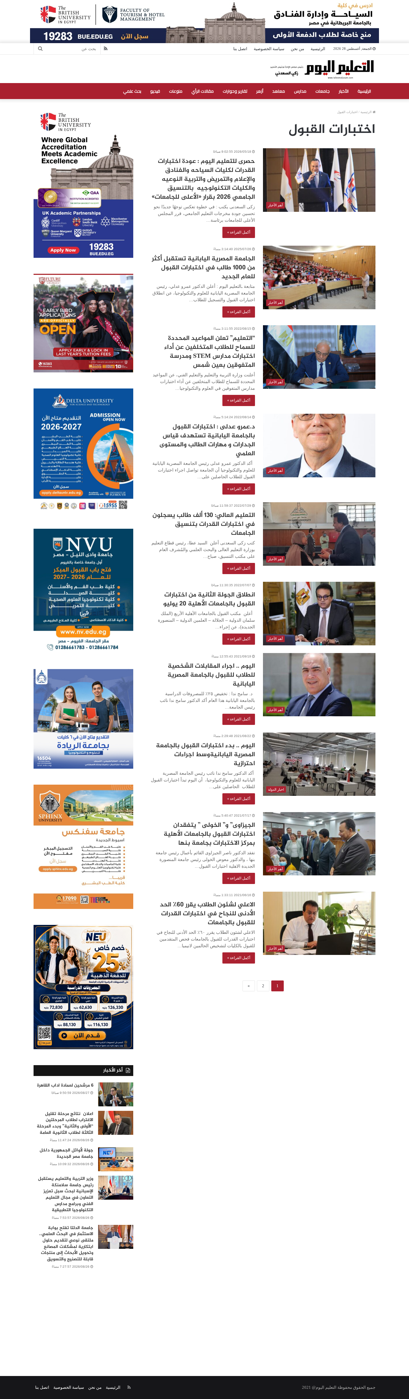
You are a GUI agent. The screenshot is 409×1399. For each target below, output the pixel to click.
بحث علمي (132, 91)
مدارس (300, 91)
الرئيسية (318, 48)
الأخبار (344, 91)
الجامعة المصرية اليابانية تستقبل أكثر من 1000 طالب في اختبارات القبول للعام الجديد (203, 268)
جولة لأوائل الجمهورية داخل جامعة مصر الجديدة (66, 1153)
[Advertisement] (204, 1315)
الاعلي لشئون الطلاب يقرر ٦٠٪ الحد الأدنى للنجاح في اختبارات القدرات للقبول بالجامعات (207, 914)
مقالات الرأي (202, 91)
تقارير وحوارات (235, 91)
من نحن (297, 48)
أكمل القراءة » (238, 232)
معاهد (278, 91)
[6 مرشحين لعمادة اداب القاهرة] (115, 1094)
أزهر (259, 91)
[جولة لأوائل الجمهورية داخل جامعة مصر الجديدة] (115, 1159)
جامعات (322, 91)
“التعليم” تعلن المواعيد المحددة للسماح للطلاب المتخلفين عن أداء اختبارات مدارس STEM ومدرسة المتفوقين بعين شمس (209, 352)
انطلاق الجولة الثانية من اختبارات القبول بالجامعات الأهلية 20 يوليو (209, 599)
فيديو (155, 91)
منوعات (175, 91)
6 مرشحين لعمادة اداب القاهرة (65, 1085)
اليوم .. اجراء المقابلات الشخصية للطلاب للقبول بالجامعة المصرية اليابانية (211, 675)
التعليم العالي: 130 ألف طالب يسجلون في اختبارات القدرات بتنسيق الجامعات (203, 524)
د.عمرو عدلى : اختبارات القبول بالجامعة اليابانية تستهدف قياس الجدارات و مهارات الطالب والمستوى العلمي (207, 440)
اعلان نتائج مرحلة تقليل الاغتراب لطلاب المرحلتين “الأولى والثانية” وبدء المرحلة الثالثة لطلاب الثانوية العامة (65, 1123)
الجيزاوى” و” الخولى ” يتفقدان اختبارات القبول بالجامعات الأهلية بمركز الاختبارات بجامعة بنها (209, 834)
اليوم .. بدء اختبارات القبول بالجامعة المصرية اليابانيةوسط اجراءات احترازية (205, 755)
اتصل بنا (240, 48)
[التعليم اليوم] (321, 68)
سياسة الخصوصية (269, 48)
